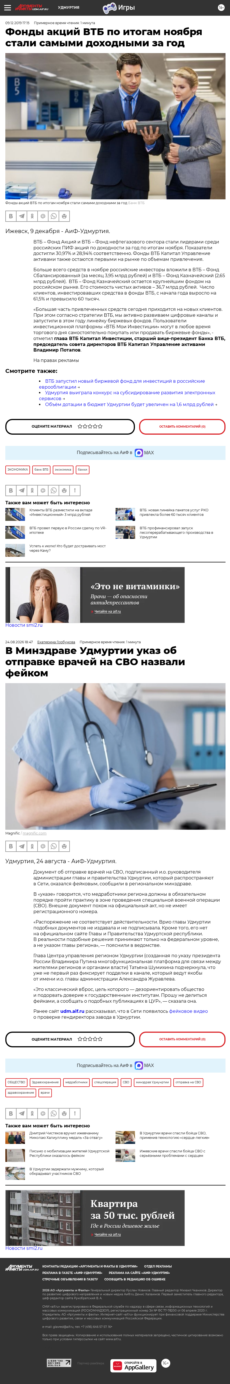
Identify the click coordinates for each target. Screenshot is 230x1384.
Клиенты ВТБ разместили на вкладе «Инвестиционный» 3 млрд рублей (60, 512)
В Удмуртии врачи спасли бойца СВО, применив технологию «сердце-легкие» (175, 1135)
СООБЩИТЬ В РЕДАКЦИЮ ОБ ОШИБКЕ (134, 1279)
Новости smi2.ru (24, 625)
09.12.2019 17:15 (17, 23)
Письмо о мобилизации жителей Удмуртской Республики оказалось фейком (69, 1153)
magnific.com (35, 833)
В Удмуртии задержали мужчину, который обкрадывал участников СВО (66, 1171)
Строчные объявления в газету (70, 1279)
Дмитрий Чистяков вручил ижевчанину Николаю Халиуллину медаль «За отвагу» (66, 1135)
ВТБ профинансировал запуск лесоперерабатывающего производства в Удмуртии (176, 532)
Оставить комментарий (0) (182, 426)
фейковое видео (188, 1011)
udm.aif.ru (72, 1011)
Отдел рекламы (158, 1266)
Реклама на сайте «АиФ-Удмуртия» (139, 1273)
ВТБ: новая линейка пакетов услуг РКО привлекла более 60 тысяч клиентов (174, 512)
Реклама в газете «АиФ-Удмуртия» (72, 1273)
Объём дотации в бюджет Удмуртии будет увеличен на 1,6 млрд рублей (129, 404)
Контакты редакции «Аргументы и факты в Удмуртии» (90, 1266)
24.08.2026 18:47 (19, 642)
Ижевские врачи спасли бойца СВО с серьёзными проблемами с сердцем (172, 1153)
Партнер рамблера (90, 1363)
